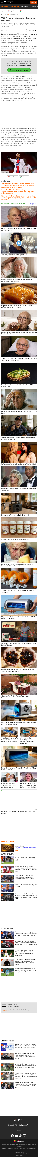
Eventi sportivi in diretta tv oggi (19, 1010)
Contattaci (17, 1129)
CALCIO (6, 14)
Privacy (16, 1148)
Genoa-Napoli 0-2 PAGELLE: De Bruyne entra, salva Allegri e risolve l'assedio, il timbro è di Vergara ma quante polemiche (18, 191)
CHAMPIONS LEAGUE (15, 14)
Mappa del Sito (26, 1129)
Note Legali (10, 1148)
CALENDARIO (25, 6)
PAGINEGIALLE (16, 1143)
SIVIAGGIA (21, 1144)
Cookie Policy (22, 1148)
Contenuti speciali (8, 1129)
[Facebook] (12, 1137)
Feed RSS (33, 1129)
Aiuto (19, 1150)
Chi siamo (4, 1148)
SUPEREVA (19, 1146)
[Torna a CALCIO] (2, 6)
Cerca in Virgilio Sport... (17, 1125)
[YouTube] (16, 1137)
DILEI (17, 1144)
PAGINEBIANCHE (5, 1144)
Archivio (19, 1131)
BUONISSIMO (33, 1144)
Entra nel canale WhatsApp (20, 70)
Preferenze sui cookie (31, 1148)
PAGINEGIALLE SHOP (25, 1143)
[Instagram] (24, 1137)
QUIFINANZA (27, 1144)
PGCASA (32, 1143)
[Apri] (2, 2)
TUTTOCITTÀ (12, 1144)
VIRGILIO (10, 1143)
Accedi (33, 2)
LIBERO (5, 1143)
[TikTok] (20, 1137)
